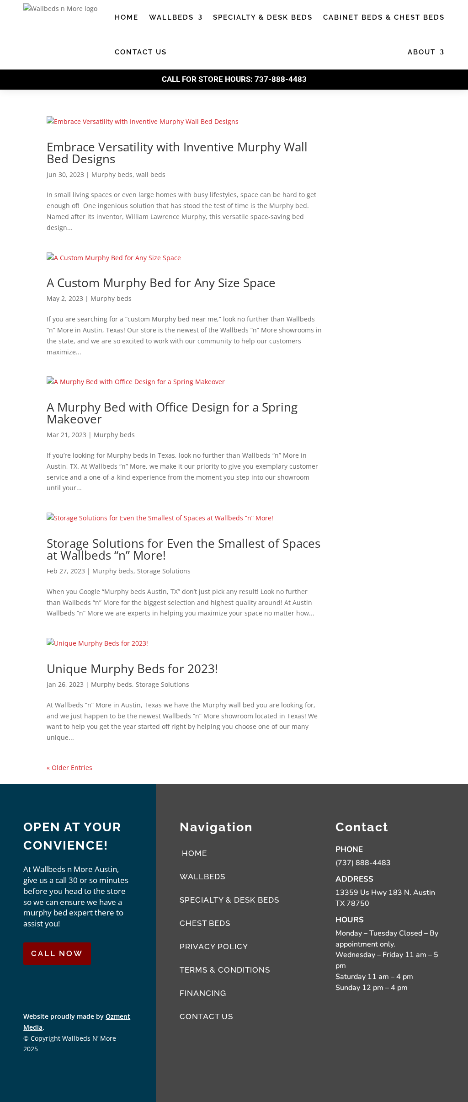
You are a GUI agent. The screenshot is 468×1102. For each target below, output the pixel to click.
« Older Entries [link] (69, 767)
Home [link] (126, 17)
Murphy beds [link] (112, 174)
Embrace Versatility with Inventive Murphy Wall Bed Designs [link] (177, 153)
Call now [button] (57, 953)
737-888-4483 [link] (281, 79)
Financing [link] (203, 993)
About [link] (422, 52)
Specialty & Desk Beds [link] (263, 17)
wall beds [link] (150, 174)
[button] (35, 986)
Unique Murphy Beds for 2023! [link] (132, 668)
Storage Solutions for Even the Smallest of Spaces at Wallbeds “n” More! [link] (183, 549)
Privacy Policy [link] (214, 946)
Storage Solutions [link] (164, 571)
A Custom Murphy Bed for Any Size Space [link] (161, 282)
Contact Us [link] (141, 52)
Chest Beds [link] (205, 923)
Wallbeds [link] (171, 17)
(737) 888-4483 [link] (363, 863)
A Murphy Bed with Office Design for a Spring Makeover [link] (172, 413)
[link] (184, 121)
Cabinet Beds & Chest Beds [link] (384, 17)
